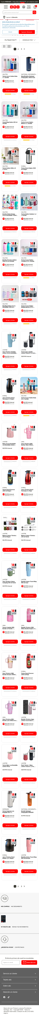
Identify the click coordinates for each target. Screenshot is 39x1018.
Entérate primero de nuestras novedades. (19, 958)
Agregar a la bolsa (10, 90)
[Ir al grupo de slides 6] (25, 35)
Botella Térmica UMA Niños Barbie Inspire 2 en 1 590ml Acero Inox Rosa (28, 628)
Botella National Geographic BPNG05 (27, 812)
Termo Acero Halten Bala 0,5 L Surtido (28, 398)
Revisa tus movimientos (14, 927)
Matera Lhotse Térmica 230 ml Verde (28, 536)
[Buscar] (34, 12)
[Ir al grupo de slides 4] (20, 35)
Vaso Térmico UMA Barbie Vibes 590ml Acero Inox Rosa (27, 444)
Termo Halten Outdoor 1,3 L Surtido (28, 214)
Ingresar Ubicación (26, 32)
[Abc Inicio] (14, 7)
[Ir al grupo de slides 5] (23, 35)
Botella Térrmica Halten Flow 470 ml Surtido (9, 260)
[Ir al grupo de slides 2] (15, 35)
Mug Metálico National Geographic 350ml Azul (28, 77)
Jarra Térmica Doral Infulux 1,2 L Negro (8, 857)
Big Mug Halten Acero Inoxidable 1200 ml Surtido (8, 306)
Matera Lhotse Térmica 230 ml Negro (9, 536)
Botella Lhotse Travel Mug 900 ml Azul (29, 582)
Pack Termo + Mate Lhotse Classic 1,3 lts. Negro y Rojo (27, 766)
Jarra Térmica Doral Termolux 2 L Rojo (27, 490)
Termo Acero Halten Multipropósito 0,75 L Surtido (27, 306)
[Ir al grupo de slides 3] (18, 35)
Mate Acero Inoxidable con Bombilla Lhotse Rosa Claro (9, 444)
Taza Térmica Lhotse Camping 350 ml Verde (9, 582)
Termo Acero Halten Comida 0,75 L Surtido (28, 260)
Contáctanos (12, 947)
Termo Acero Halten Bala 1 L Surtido (9, 77)
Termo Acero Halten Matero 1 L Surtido (27, 123)
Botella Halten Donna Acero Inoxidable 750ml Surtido (9, 214)
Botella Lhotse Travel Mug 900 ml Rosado (29, 857)
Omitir (10, 32)
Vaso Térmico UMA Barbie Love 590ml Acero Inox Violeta (10, 720)
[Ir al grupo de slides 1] (12, 35)
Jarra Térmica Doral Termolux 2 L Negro (8, 398)
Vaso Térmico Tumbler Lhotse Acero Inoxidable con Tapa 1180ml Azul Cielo (9, 352)
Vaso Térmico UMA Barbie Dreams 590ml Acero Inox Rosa (8, 674)
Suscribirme (31, 962)
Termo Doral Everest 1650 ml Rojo (27, 674)
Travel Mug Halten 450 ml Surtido (9, 123)
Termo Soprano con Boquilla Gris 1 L (8, 812)
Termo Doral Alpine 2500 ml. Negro (28, 169)
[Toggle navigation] (5, 7)
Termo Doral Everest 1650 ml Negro (8, 490)
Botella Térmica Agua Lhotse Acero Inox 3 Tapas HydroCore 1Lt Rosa (27, 720)
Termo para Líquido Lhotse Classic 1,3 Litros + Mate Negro (28, 352)
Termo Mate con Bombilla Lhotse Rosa (9, 766)
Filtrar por (10, 40)
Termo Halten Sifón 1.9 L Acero (9, 169)
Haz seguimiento (11, 906)
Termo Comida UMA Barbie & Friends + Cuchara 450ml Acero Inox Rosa (8, 628)
